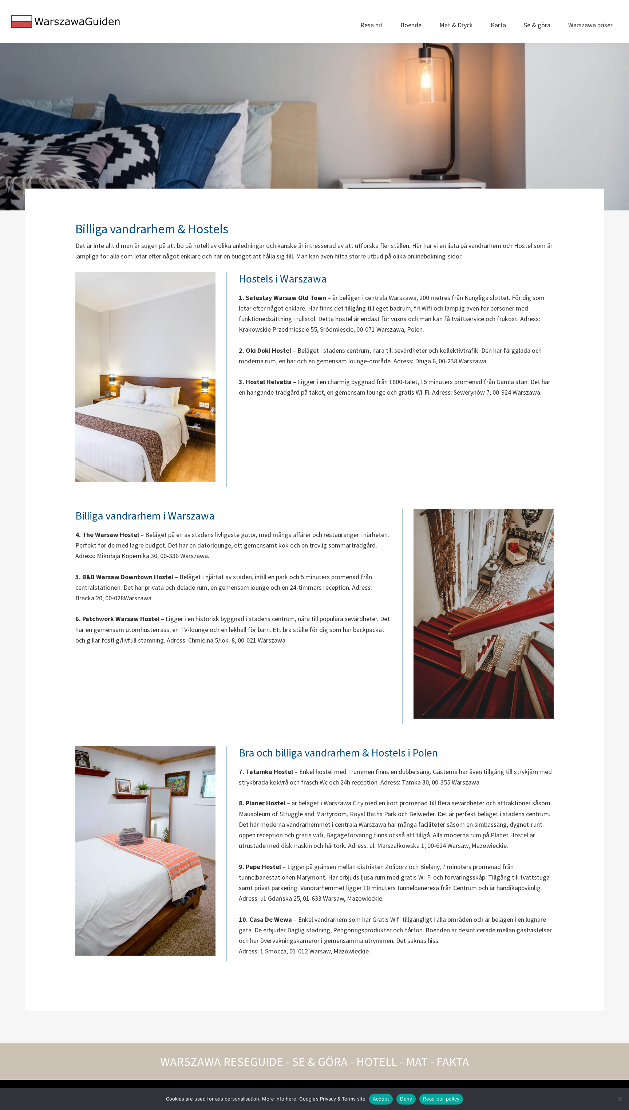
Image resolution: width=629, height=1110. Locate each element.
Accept (381, 1099)
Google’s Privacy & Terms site (332, 1099)
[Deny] (620, 1099)
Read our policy (441, 1099)
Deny (406, 1099)
